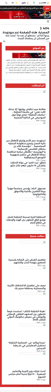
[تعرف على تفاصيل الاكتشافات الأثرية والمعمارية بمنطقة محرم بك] (32, 268)
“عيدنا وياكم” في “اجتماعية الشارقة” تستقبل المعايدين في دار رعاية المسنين (27, 346)
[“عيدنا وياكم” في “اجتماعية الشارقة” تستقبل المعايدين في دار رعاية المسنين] (32, 325)
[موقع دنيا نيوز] (25, 15)
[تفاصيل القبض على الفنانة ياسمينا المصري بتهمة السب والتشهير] (32, 242)
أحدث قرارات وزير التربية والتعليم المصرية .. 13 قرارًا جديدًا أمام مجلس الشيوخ (27, 374)
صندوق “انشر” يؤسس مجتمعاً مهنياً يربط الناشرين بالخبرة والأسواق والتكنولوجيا (27, 191)
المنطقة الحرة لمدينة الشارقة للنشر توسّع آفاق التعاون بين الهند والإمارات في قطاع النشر (26, 220)
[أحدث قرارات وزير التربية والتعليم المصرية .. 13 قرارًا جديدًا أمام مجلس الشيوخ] (32, 354)
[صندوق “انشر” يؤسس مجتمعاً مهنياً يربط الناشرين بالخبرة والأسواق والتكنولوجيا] (32, 171)
